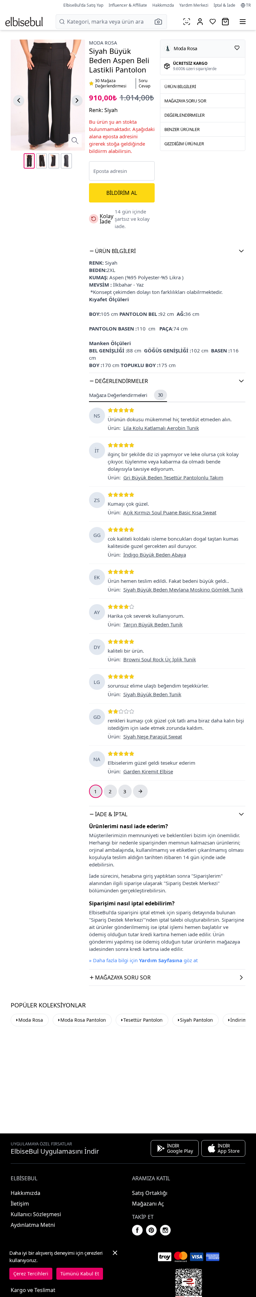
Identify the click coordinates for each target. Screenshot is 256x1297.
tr (248, 5)
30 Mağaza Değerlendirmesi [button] (110, 83)
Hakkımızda (163, 5)
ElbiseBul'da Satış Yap (83, 5)
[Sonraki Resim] (77, 100)
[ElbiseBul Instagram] (165, 1230)
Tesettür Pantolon (143, 1020)
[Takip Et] (237, 48)
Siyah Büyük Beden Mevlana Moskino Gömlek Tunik (183, 589)
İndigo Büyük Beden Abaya (154, 554)
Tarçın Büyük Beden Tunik (153, 624)
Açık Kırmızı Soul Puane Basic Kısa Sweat (169, 512)
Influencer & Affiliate (128, 5)
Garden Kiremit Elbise (148, 771)
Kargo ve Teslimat (33, 1290)
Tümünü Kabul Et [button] (79, 1273)
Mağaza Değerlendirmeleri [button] (126, 395)
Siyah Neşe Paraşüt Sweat (152, 736)
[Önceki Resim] (18, 100)
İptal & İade (224, 5)
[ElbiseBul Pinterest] (151, 1230)
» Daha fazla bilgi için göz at (143, 960)
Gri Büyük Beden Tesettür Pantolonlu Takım (173, 477)
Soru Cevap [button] (144, 83)
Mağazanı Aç (148, 1203)
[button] (160, 21)
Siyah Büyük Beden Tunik (152, 694)
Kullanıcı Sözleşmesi (36, 1214)
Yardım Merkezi (193, 5)
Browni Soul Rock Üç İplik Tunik (159, 659)
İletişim (20, 1203)
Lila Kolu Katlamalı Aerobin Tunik (161, 428)
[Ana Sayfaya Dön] (24, 21)
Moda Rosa (103, 43)
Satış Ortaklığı (149, 1193)
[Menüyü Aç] (243, 21)
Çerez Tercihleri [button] (30, 1273)
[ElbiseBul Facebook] (137, 1230)
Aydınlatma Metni (33, 1225)
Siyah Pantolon (196, 1020)
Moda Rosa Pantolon (83, 1020)
